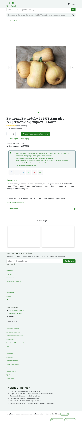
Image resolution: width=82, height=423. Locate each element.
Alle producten (14, 20)
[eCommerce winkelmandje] (69, 4)
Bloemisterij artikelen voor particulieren (16, 343)
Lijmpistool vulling (11, 371)
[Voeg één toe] (18, 134)
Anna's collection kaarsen (12, 328)
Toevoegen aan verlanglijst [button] (19, 138)
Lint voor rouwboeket (12, 325)
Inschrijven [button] (69, 261)
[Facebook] (11, 172)
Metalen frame (9, 357)
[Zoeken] (73, 9)
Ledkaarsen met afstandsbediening (14, 335)
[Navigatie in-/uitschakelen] (74, 4)
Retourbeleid (10, 292)
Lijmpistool (9, 375)
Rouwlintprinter (10, 378)
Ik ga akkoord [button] (70, 420)
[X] (17, 172)
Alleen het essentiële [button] (57, 420)
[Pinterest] (34, 172)
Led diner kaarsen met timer (13, 332)
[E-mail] (40, 172)
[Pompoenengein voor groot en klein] (24, 236)
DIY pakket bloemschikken (12, 350)
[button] (9, 67)
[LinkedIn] (22, 172)
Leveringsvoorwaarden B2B (14, 285)
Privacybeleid (10, 289)
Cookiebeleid (64, 414)
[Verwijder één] (8, 134)
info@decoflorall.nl (16, 310)
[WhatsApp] (28, 172)
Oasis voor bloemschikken (12, 364)
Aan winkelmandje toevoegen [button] (36, 134)
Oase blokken (9, 353)
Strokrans (8, 346)
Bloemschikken (10, 339)
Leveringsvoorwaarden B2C (14, 281)
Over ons (9, 274)
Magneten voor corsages (12, 360)
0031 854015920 (15, 314)
